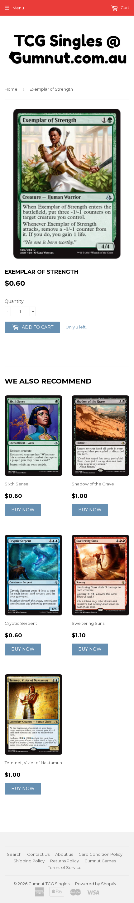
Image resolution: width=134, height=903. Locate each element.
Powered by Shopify (95, 883)
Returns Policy (64, 860)
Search (14, 854)
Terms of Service (65, 867)
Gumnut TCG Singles (48, 883)
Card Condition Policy (100, 854)
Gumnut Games (100, 860)
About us (64, 854)
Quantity (14, 301)
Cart (124, 7)
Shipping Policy (29, 860)
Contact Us (38, 854)
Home (11, 89)
